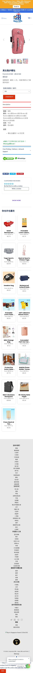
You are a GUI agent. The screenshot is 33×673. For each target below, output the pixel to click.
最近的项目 (16, 627)
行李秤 (16, 452)
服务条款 (16, 482)
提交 (2, 671)
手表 (16, 561)
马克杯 (16, 511)
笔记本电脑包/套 (16, 505)
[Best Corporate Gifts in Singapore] (16, 647)
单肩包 (16, 520)
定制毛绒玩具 (16, 496)
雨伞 (16, 527)
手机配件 (16, 550)
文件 (16, 587)
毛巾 (16, 473)
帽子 (16, 575)
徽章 (16, 573)
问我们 (16, 607)
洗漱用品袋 (16, 475)
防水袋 (16, 479)
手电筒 (16, 557)
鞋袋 (16, 459)
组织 (16, 522)
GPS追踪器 (16, 548)
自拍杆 (16, 554)
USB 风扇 (16, 559)
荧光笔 (16, 589)
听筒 (16, 545)
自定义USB (16, 541)
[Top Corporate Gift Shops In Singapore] (16, 632)
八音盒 (16, 516)
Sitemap (16, 654)
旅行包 (16, 470)
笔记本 (16, 594)
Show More (16, 200)
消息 (16, 625)
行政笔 (16, 585)
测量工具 (16, 509)
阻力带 (16, 466)
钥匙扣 (16, 502)
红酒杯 (16, 529)
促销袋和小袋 (16, 518)
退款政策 (16, 484)
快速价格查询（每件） (10, 88)
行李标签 (16, 457)
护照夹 (16, 461)
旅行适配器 (16, 468)
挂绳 (16, 577)
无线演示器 (16, 566)
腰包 (16, 477)
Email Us (16, 6)
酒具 (16, 491)
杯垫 (16, 493)
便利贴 (16, 603)
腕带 (16, 580)
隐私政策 (16, 612)
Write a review (16, 189)
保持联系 (16, 610)
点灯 (16, 507)
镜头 (16, 536)
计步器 (16, 464)
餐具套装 (16, 450)
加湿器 (16, 500)
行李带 (16, 455)
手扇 (16, 498)
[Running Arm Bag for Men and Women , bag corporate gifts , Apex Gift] (7, 61)
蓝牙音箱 (16, 534)
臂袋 (16, 448)
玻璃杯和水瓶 (16, 525)
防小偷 (16, 489)
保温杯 (16, 514)
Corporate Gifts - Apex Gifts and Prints (18, 651)
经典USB (16, 543)
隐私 (16, 614)
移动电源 (16, 552)
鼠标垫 (16, 591)
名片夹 (16, 596)
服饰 (16, 571)
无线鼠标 (16, 563)
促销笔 (16, 600)
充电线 (16, 539)
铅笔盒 (16, 598)
